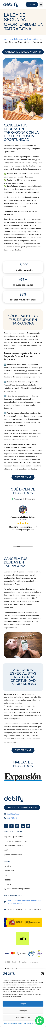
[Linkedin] (28, 826)
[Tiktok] (6, 826)
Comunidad (9, 870)
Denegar (23, 1011)
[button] (42, 973)
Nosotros (8, 866)
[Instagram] (11, 826)
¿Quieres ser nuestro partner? (17, 889)
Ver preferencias (23, 1018)
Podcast (7, 880)
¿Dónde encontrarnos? (13, 854)
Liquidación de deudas (13, 845)
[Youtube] (23, 826)
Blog (6, 875)
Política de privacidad (25, 1023)
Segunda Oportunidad (13, 836)
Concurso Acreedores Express (16, 841)
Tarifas (6, 850)
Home (5, 39)
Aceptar (23, 1004)
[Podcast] (17, 826)
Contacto (7, 884)
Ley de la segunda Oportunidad (24, 39)
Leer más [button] (23, 539)
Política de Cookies (10, 1023)
